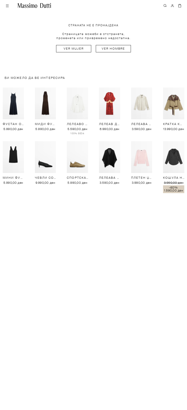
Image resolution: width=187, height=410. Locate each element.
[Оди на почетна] (34, 5)
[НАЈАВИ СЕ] (172, 5)
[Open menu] (7, 5)
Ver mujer (74, 48)
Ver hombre (113, 48)
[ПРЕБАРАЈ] (165, 5)
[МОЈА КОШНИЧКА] (179, 5)
